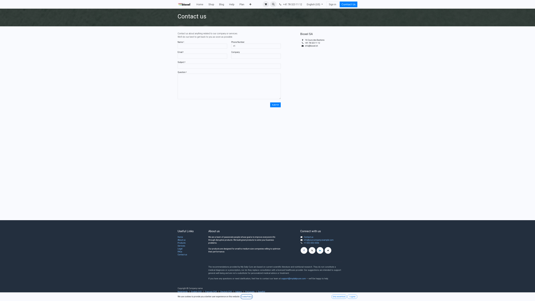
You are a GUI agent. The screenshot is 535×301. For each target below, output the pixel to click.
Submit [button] (275, 104)
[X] (312, 250)
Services (181, 246)
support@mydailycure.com (293, 278)
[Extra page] (328, 250)
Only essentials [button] (339, 296)
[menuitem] (200, 4)
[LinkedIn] (320, 250)
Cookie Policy (246, 296)
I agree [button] (352, 296)
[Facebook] (304, 250)
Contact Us (348, 4)
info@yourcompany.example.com (319, 240)
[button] (273, 4)
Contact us (182, 254)
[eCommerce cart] (266, 4)
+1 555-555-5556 (311, 243)
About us (182, 240)
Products (182, 243)
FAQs (180, 252)
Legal (180, 249)
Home (180, 237)
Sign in (332, 4)
